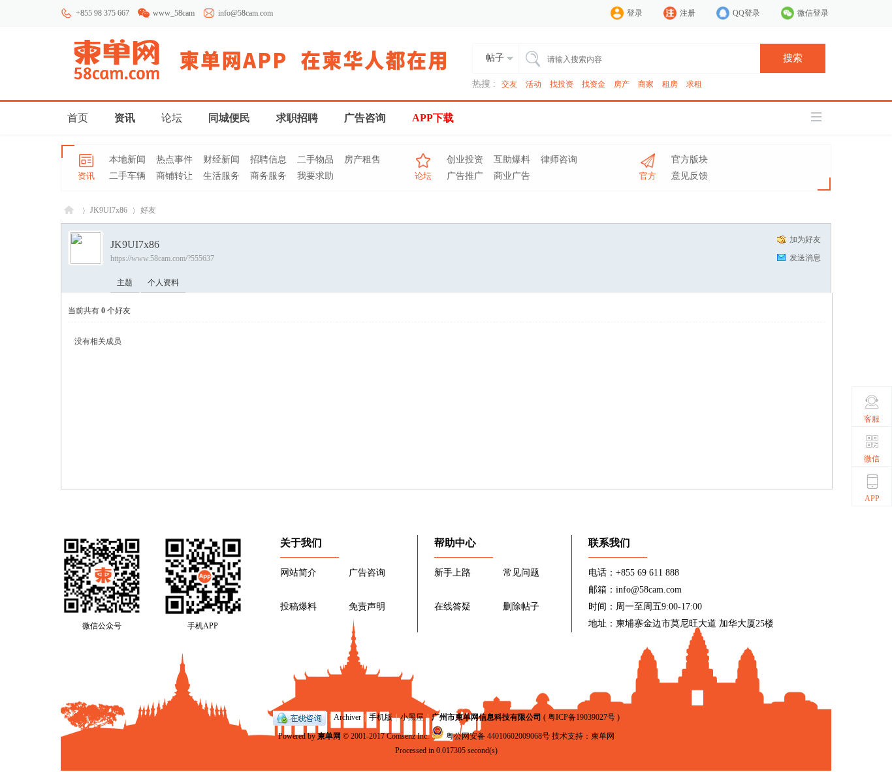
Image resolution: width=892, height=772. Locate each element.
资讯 (124, 117)
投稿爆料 (298, 606)
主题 (125, 282)
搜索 (793, 58)
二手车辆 (127, 176)
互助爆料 (512, 159)
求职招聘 (297, 117)
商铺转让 (174, 176)
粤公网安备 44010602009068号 (498, 736)
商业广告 (512, 176)
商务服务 (268, 176)
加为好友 (805, 239)
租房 (670, 84)
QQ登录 (746, 13)
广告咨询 (365, 117)
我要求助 (315, 176)
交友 (509, 84)
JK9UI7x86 (108, 210)
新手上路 (452, 573)
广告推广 (465, 176)
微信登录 (813, 13)
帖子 (495, 58)
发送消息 (805, 257)
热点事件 (174, 159)
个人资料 (163, 282)
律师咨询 (559, 159)
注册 (687, 13)
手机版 (380, 717)
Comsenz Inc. (408, 736)
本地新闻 (127, 159)
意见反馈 (689, 176)
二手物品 (315, 159)
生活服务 (221, 176)
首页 (77, 117)
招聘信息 (268, 159)
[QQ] (299, 717)
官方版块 (689, 159)
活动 (533, 84)
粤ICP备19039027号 (581, 717)
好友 (148, 210)
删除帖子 (521, 606)
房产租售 (362, 159)
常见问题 (521, 573)
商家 (646, 84)
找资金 (593, 84)
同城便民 (229, 117)
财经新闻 (221, 159)
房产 (621, 84)
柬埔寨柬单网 (69, 210)
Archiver (347, 717)
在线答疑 (452, 606)
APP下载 (433, 117)
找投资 (561, 84)
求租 (694, 84)
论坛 (171, 117)
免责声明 (367, 606)
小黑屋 (412, 717)
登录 (635, 13)
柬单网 (329, 736)
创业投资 (465, 159)
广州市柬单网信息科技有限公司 (486, 717)
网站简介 (298, 573)
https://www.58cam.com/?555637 (162, 258)
